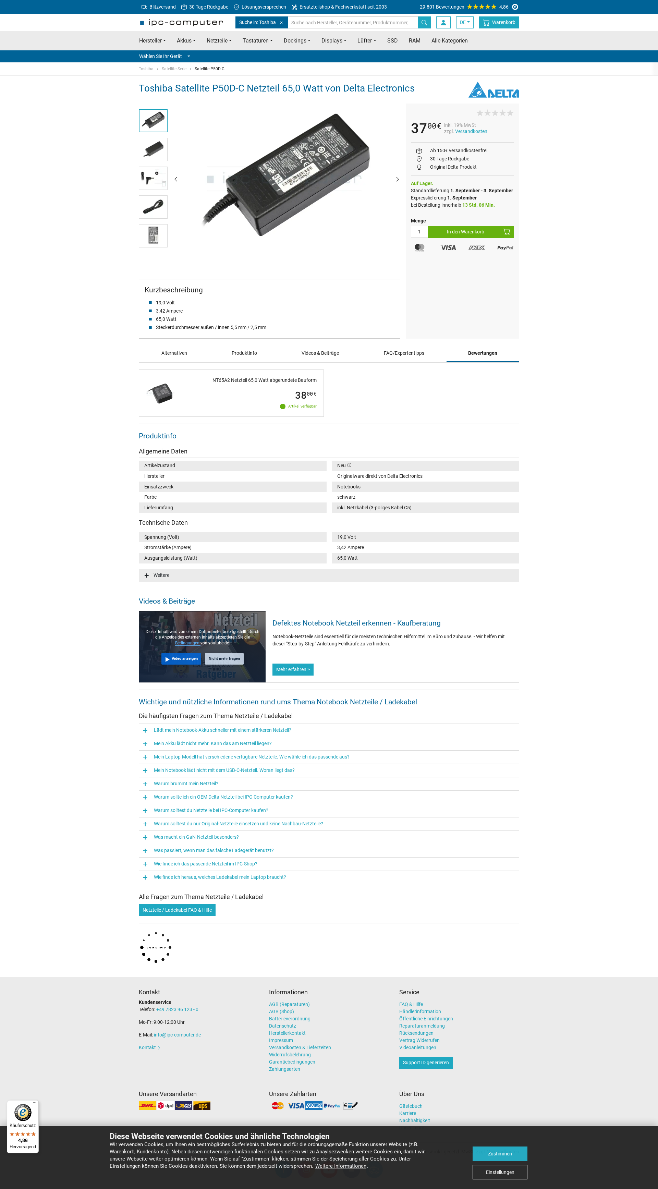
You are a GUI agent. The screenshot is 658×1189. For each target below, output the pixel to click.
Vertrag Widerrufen (419, 1040)
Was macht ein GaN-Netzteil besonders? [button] (196, 837)
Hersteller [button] (150, 40)
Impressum (281, 1040)
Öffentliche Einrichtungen (426, 1018)
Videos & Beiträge (320, 353)
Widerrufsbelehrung (290, 1054)
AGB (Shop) (281, 1011)
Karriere (407, 1113)
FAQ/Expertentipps (404, 353)
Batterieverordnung (289, 1018)
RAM (415, 40)
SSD (392, 40)
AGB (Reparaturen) (289, 1004)
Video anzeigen (185, 658)
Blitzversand (162, 7)
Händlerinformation (420, 1011)
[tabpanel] (286, 179)
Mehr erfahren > (293, 669)
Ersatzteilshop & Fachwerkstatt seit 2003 (342, 7)
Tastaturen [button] (256, 40)
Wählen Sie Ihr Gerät (160, 56)
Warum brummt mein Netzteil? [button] (186, 783)
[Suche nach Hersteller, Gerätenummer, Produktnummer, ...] (424, 22)
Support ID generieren (426, 1062)
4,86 (464, 7)
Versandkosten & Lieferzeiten (300, 1047)
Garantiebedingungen (292, 1062)
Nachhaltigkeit (414, 1120)
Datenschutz (282, 1026)
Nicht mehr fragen (224, 658)
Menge (418, 220)
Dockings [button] (295, 40)
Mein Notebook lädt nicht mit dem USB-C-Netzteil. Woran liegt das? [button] (224, 770)
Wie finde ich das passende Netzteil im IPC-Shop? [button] (205, 863)
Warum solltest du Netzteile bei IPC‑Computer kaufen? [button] (211, 810)
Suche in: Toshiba (257, 22)
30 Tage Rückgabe (208, 7)
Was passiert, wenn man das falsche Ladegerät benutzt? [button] (214, 850)
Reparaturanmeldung (422, 1026)
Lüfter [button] (364, 40)
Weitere (161, 575)
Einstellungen (500, 1172)
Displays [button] (331, 40)
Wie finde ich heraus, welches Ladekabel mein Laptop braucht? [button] (220, 877)
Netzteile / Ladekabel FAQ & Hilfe (177, 910)
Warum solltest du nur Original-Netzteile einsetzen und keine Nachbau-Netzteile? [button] (238, 823)
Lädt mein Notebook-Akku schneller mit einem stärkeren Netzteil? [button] (222, 730)
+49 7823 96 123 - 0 (177, 1009)
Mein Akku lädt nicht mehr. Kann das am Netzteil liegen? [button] (213, 743)
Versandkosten (471, 131)
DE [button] (463, 22)
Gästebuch (411, 1106)
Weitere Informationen (340, 1166)
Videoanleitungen (417, 1047)
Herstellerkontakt (287, 1033)
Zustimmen (500, 1153)
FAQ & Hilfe (411, 1004)
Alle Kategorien (449, 40)
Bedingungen (187, 643)
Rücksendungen (416, 1033)
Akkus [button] (184, 40)
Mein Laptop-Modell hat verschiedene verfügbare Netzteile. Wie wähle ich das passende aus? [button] (252, 757)
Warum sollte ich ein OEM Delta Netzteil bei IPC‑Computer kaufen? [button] (223, 797)
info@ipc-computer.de (177, 1035)
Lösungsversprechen (263, 7)
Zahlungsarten (284, 1069)
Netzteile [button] (217, 40)
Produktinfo (244, 353)
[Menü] (35, 1104)
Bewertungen (482, 353)
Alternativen (174, 353)
